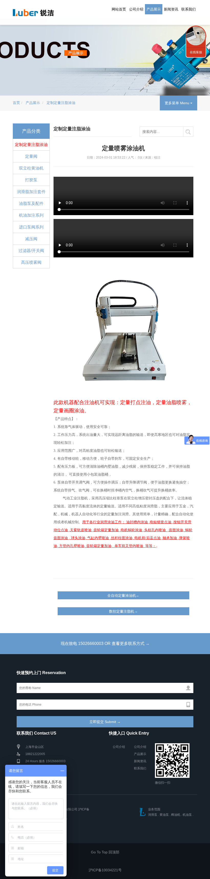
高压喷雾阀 (31, 262)
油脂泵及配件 (31, 203)
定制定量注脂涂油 (61, 103)
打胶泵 (31, 180)
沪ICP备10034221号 (105, 870)
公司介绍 (136, 9)
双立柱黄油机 (31, 168)
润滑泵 (152, 815)
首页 (16, 103)
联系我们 (188, 9)
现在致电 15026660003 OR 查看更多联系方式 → (105, 643)
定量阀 (31, 156)
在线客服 (196, 52)
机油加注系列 (31, 215)
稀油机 (175, 815)
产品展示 (153, 9)
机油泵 (187, 815)
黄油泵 (164, 815)
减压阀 (31, 239)
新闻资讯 (171, 9)
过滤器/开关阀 (31, 250)
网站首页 (119, 9)
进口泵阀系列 (31, 227)
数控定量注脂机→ (123, 611)
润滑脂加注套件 (31, 192)
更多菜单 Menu (177, 103)
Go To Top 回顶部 (105, 852)
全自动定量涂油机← (123, 595)
